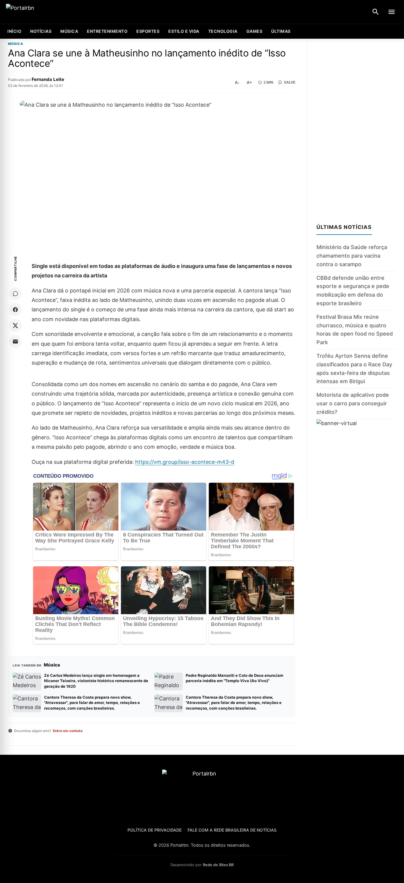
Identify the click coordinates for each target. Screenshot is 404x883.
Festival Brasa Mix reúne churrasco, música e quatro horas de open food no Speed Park (354, 329)
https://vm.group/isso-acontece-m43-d (184, 462)
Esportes (147, 31)
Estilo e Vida (183, 31)
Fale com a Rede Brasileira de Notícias (232, 829)
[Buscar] (375, 11)
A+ (249, 82)
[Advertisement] (356, 127)
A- (237, 82)
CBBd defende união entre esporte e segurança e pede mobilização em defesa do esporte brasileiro (352, 290)
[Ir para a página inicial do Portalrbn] (43, 12)
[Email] (15, 341)
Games (254, 31)
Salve (289, 82)
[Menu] (391, 11)
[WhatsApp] (15, 293)
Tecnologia (222, 31)
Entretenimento (107, 31)
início (14, 31)
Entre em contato (68, 730)
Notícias (40, 31)
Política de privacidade (154, 829)
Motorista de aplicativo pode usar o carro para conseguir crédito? (352, 403)
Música (69, 31)
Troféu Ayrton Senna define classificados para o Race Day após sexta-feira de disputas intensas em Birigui (354, 368)
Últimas (281, 31)
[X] (15, 325)
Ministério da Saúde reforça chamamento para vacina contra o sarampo (351, 256)
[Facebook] (15, 309)
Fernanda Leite (48, 79)
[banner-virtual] (356, 470)
